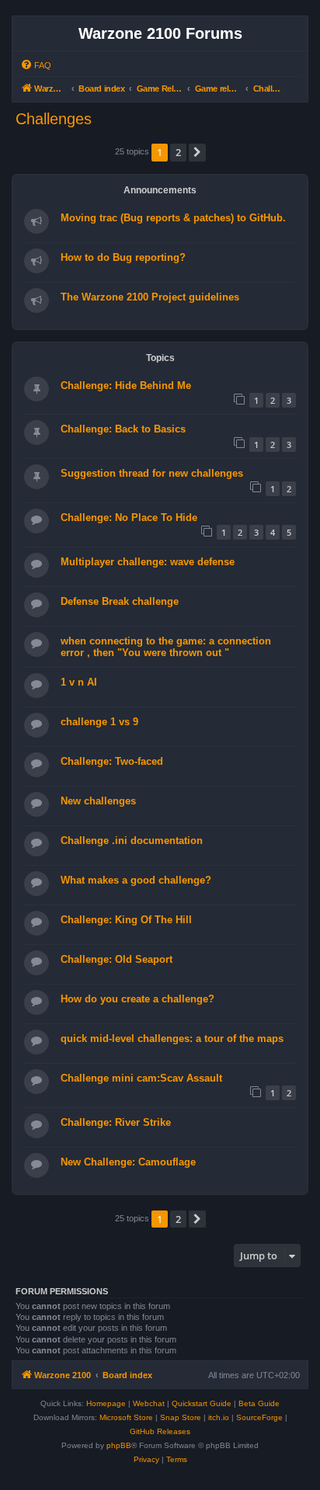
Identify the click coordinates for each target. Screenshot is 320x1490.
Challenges (54, 118)
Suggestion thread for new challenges (152, 473)
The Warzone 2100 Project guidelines (150, 297)
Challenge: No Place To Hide (129, 517)
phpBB (118, 1445)
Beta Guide (259, 1403)
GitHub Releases (160, 1431)
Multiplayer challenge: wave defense (148, 562)
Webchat (149, 1403)
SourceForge (259, 1417)
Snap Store (180, 1417)
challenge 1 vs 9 (99, 722)
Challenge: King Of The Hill (126, 920)
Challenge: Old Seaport (116, 959)
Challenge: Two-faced (112, 761)
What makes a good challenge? (136, 880)
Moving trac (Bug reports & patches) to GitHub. (173, 218)
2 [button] (178, 152)
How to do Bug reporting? (123, 257)
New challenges (98, 801)
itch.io (218, 1417)
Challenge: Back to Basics (123, 429)
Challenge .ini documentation (132, 840)
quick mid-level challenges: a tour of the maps (172, 1038)
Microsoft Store (126, 1417)
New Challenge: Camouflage (128, 1162)
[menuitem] (35, 65)
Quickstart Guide (201, 1403)
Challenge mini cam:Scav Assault (141, 1078)
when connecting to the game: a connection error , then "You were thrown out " (166, 646)
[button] (197, 152)
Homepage (106, 1403)
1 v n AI (79, 682)
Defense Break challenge (120, 601)
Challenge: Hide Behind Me (126, 385)
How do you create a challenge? (137, 999)
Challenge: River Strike (116, 1122)
